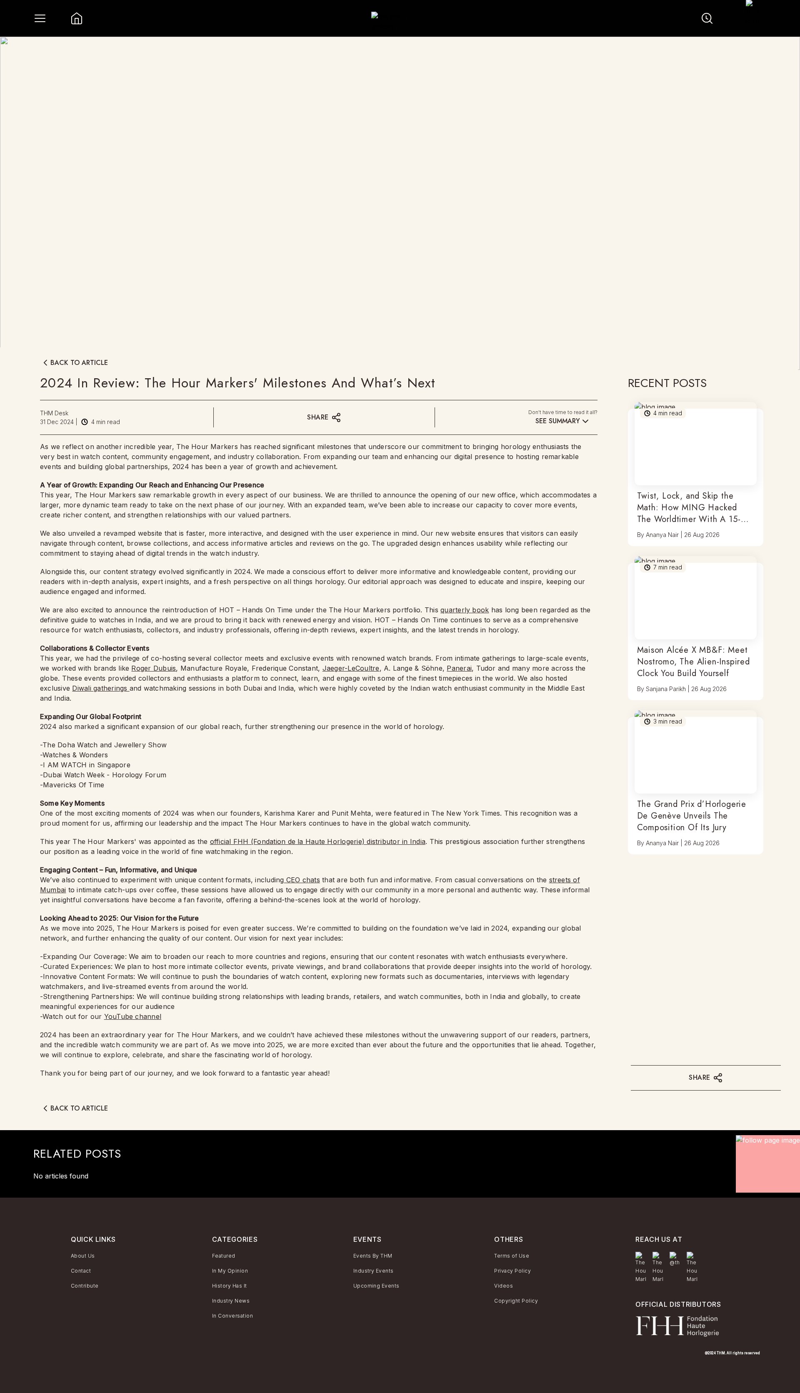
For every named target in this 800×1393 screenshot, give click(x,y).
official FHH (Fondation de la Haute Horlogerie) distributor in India (317, 841)
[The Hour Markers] (640, 1267)
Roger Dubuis (153, 668)
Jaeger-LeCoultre (351, 668)
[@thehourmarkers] (675, 1259)
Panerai (459, 668)
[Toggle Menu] (40, 18)
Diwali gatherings (100, 688)
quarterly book (464, 610)
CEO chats (302, 880)
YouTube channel (133, 1016)
